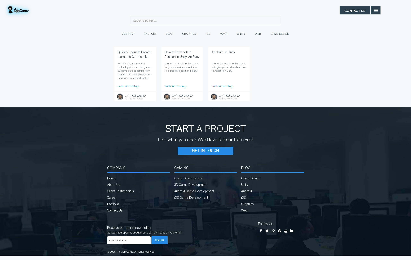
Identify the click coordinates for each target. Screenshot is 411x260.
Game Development (188, 178)
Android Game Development (194, 191)
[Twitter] (267, 231)
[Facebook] (261, 231)
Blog (169, 33)
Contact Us (354, 10)
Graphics (189, 33)
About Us (113, 185)
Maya (223, 33)
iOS (208, 33)
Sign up (159, 240)
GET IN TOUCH (205, 150)
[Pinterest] (279, 231)
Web (258, 33)
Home (111, 178)
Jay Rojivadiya (135, 95)
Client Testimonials (120, 191)
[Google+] (273, 231)
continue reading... (129, 86)
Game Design (280, 33)
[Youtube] (286, 231)
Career (112, 197)
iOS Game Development (191, 197)
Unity (241, 33)
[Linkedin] (291, 231)
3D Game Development (190, 185)
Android (150, 33)
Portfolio (113, 204)
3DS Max (128, 33)
